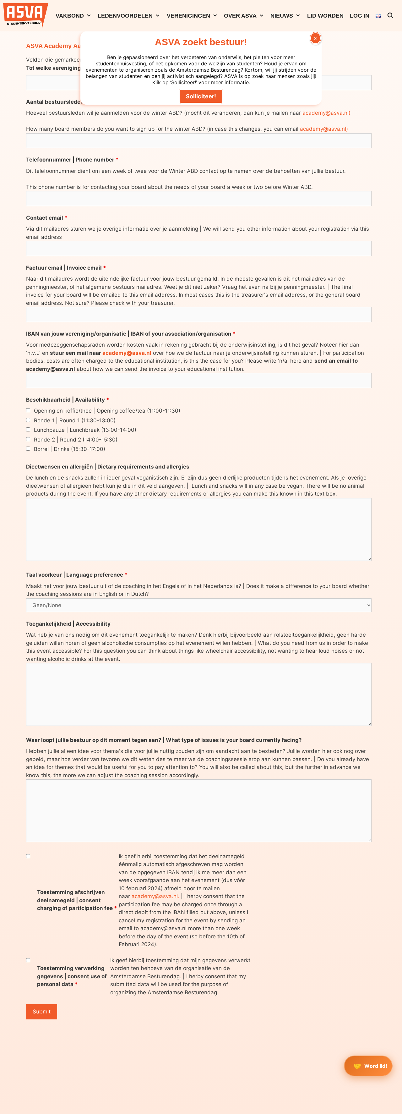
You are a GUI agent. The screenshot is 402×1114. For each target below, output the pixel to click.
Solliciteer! (201, 96)
